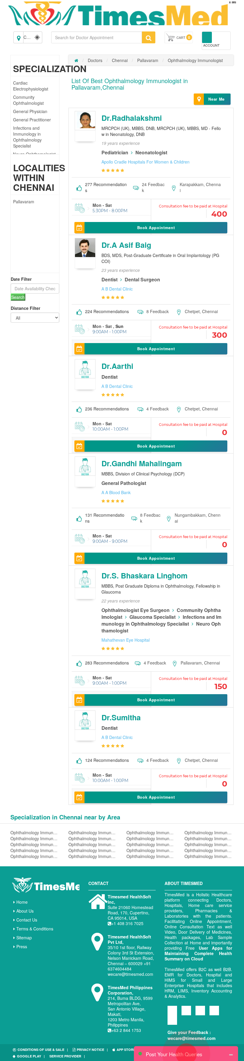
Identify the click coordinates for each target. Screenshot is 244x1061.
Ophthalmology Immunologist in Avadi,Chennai (35, 850)
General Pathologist (123, 483)
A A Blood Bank (116, 492)
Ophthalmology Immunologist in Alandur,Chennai (151, 832)
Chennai (120, 60)
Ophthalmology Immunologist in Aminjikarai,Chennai (209, 838)
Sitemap (24, 938)
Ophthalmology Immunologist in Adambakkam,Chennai (35, 832)
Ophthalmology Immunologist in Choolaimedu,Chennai (151, 856)
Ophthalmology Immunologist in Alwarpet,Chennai (209, 832)
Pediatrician (114, 152)
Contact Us (26, 920)
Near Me (216, 99)
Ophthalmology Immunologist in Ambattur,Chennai (93, 838)
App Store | (128, 1049)
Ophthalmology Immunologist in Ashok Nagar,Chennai (209, 844)
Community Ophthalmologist (28, 100)
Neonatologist (151, 152)
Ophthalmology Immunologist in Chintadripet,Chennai (35, 856)
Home (22, 902)
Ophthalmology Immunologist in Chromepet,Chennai (209, 856)
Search (18, 297)
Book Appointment (156, 227)
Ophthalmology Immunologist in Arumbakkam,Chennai (151, 844)
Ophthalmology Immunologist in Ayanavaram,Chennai (93, 850)
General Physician (30, 111)
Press (21, 946)
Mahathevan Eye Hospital (125, 640)
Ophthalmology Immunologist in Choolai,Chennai (93, 856)
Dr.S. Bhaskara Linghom (144, 575)
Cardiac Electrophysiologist (30, 86)
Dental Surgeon (142, 279)
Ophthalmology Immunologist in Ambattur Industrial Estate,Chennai (151, 838)
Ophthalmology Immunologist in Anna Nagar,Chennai (35, 844)
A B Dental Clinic (117, 289)
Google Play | (31, 1056)
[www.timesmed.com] (76, 60)
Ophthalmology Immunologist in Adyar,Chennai (93, 832)
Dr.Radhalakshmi (131, 117)
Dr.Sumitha (121, 717)
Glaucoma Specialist (152, 616)
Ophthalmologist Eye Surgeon (135, 610)
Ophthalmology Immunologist (195, 60)
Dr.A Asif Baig (126, 245)
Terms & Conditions (34, 929)
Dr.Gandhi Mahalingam (141, 463)
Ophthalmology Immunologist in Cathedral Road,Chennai (151, 850)
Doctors (95, 60)
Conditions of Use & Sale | (43, 1049)
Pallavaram (23, 201)
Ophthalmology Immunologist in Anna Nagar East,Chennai (93, 844)
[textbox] (96, 37)
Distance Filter (25, 308)
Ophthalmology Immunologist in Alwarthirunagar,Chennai (35, 838)
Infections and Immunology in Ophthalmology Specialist (27, 137)
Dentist (109, 279)
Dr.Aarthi (117, 366)
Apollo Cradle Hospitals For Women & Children (145, 162)
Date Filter (21, 279)
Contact (98, 883)
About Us (25, 911)
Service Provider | (67, 1056)
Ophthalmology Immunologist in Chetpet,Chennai (209, 850)
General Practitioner (32, 120)
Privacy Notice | (92, 1049)
